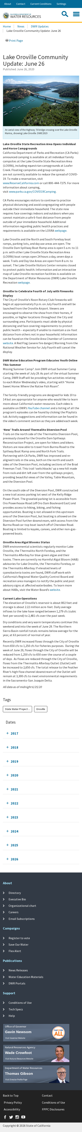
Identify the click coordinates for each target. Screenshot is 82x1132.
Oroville (40, 709)
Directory (15, 892)
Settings (61, 3)
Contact (20, 3)
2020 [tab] (14, 775)
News (20, 26)
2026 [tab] (14, 859)
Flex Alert (15, 951)
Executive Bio (17, 899)
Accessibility (12, 1109)
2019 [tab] (14, 761)
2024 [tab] (14, 831)
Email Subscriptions (22, 919)
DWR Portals (17, 983)
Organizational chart (22, 906)
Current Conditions (40, 3)
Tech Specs (16, 1009)
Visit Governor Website (15, 1038)
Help (12, 1016)
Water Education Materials (26, 977)
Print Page (15, 40)
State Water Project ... (17, 709)
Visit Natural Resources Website (19, 1058)
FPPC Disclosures (53, 1109)
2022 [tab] (14, 803)
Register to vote (19, 938)
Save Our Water (18, 944)
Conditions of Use (20, 1003)
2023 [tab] (14, 817)
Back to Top (10, 1095)
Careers (13, 912)
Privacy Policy (13, 1102)
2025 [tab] (14, 845)
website (8, 343)
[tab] (41, 733)
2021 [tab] (14, 789)
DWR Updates (40, 26)
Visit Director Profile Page (16, 1079)
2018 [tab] (14, 747)
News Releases (18, 970)
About (7, 3)
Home (7, 26)
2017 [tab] (14, 733)
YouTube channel (39, 408)
